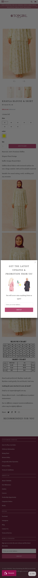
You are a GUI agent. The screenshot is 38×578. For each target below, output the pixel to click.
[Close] (35, 262)
